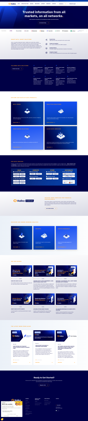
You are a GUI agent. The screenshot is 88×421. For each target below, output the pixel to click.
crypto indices (13, 43)
